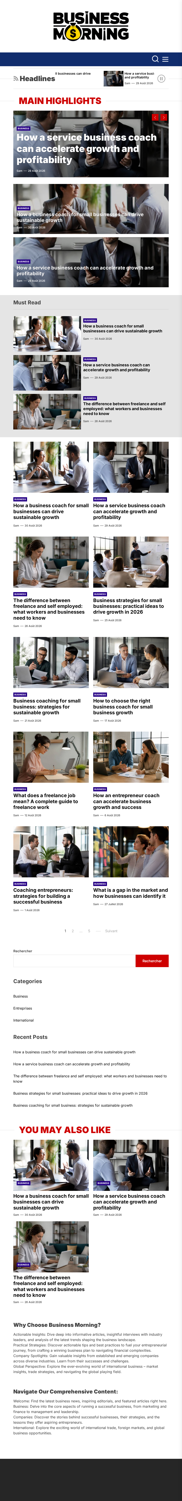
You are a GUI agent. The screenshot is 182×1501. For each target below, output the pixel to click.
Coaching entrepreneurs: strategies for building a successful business (43, 896)
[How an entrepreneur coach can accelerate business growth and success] (131, 757)
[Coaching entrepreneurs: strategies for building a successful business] (51, 851)
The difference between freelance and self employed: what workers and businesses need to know (124, 408)
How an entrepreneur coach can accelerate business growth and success (126, 801)
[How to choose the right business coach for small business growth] (131, 662)
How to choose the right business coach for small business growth (123, 706)
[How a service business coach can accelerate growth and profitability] (96, 78)
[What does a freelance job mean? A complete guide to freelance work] (51, 757)
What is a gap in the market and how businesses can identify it (130, 893)
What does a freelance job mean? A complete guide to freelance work (45, 801)
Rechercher (22, 951)
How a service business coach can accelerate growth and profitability (87, 148)
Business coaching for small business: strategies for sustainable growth (47, 706)
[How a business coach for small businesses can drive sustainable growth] (47, 334)
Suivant (111, 931)
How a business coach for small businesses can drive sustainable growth (122, 328)
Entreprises (22, 1008)
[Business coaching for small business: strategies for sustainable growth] (51, 662)
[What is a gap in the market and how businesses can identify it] (131, 851)
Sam (110, 83)
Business (23, 128)
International (23, 1020)
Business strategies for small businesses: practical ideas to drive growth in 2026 (128, 606)
